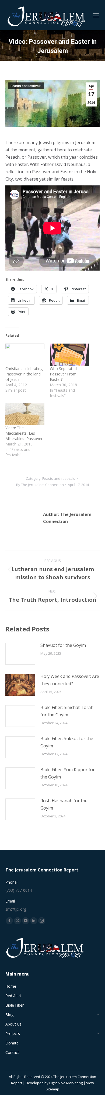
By (40, 484)
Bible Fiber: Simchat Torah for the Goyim (66, 711)
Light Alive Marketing (66, 1082)
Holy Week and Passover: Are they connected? (69, 680)
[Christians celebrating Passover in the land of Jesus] (24, 355)
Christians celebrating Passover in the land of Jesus (24, 374)
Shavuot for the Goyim (63, 645)
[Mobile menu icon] (96, 15)
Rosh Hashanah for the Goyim (64, 804)
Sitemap (52, 1089)
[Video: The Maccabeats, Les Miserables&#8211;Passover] (24, 414)
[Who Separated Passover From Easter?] (69, 355)
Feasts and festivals (25, 86)
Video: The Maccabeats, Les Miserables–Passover (24, 433)
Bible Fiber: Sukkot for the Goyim (66, 742)
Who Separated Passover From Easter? (63, 374)
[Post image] (20, 654)
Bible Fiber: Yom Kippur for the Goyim (67, 773)
